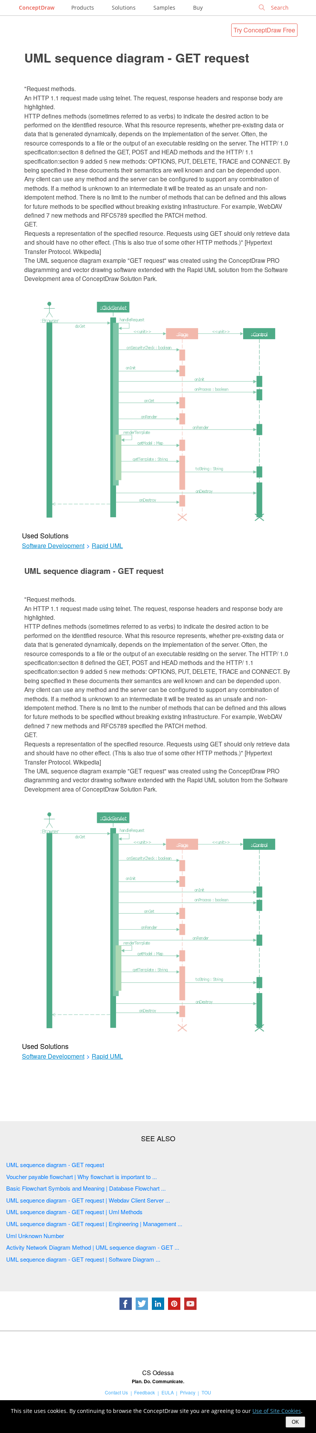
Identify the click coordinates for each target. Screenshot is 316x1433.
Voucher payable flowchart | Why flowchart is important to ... (81, 1176)
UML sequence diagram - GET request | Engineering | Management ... (94, 1224)
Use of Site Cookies (276, 1410)
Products (82, 7)
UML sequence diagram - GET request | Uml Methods (74, 1212)
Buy (198, 7)
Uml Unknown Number (35, 1236)
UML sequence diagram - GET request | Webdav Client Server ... (88, 1200)
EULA (167, 1392)
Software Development (53, 545)
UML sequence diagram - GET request (136, 57)
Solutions (124, 7)
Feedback (144, 1392)
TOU (206, 1392)
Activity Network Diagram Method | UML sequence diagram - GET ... (92, 1247)
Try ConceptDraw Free (264, 29)
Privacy (187, 1392)
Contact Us (116, 1392)
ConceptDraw (36, 7)
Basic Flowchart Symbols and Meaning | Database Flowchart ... (86, 1188)
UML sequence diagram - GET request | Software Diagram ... (83, 1259)
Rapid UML (107, 545)
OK (295, 1422)
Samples (164, 7)
